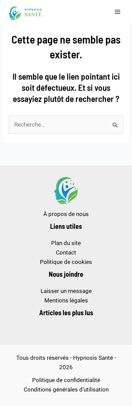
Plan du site (66, 243)
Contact (66, 252)
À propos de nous (66, 214)
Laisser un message (66, 291)
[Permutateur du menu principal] (118, 12)
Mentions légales (66, 300)
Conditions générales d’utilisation (66, 389)
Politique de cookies (66, 262)
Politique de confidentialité (66, 380)
